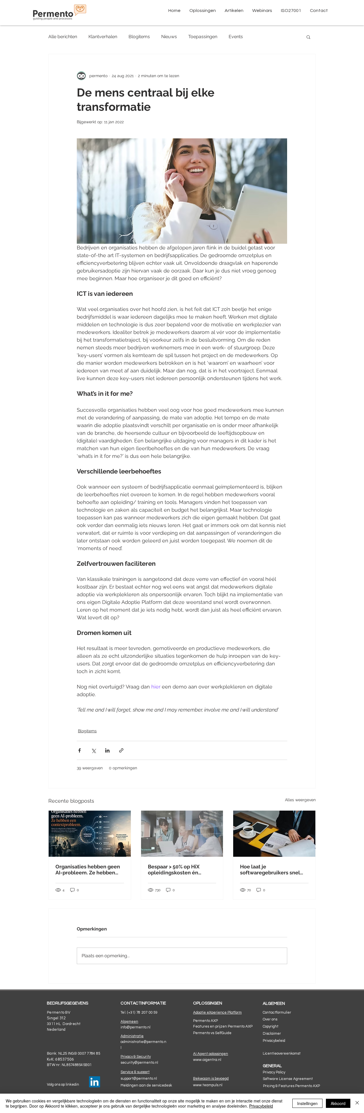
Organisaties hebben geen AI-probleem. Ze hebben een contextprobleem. (87, 870)
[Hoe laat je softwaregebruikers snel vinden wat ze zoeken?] (274, 834)
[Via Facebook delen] (79, 750)
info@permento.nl (135, 1027)
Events (236, 36)
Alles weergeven (300, 800)
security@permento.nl (139, 1063)
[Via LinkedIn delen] (107, 750)
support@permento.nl (139, 1079)
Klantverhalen (102, 36)
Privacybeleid (261, 1106)
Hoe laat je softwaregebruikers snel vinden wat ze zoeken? (270, 870)
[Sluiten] (357, 1103)
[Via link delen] (121, 750)
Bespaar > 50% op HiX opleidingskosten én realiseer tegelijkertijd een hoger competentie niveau (181, 870)
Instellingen (307, 1103)
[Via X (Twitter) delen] (93, 750)
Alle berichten (62, 36)
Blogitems (139, 36)
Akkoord (338, 1103)
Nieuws (169, 36)
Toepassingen (202, 36)
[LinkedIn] (94, 1081)
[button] (202, 10)
